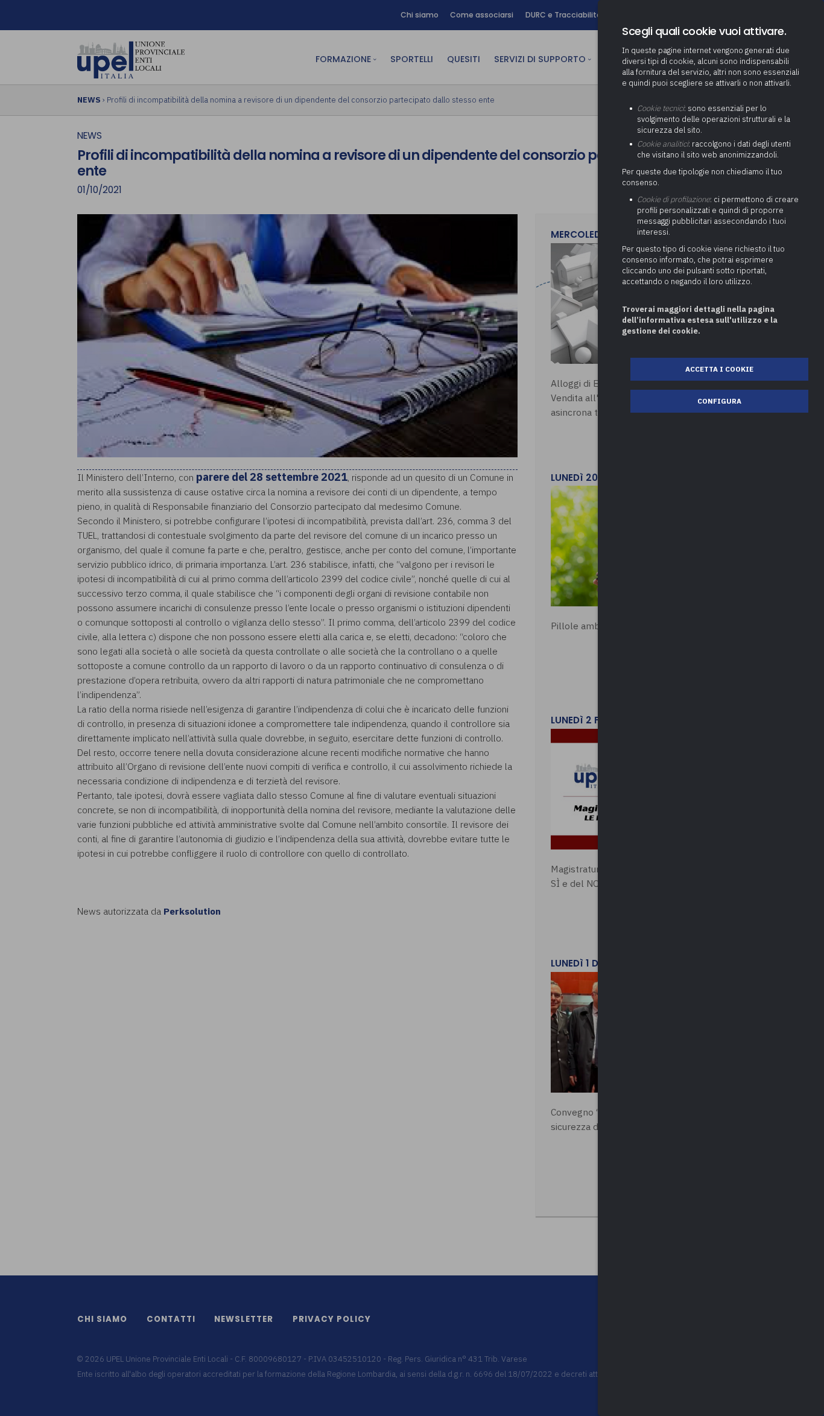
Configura (719, 400)
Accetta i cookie (719, 368)
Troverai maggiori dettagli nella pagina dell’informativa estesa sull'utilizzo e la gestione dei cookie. (700, 320)
